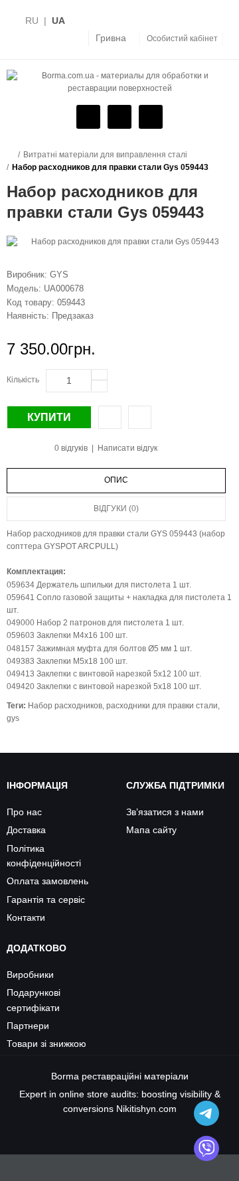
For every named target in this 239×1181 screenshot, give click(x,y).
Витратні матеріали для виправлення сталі (105, 154)
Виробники (30, 974)
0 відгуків (71, 448)
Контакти (26, 917)
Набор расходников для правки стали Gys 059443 (110, 167)
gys (13, 718)
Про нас (24, 812)
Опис (116, 480)
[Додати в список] (139, 417)
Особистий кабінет (182, 38)
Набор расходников (65, 705)
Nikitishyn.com (146, 1108)
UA (58, 20)
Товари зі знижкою (46, 1043)
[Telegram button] (206, 1113)
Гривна (111, 38)
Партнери (28, 1025)
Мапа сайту (151, 830)
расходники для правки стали (162, 705)
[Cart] (117, 117)
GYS (59, 274)
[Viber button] (206, 1148)
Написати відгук (127, 448)
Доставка (26, 830)
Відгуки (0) (116, 508)
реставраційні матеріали (135, 1076)
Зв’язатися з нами (165, 812)
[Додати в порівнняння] (109, 417)
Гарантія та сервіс (46, 899)
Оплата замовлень (47, 881)
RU (32, 20)
